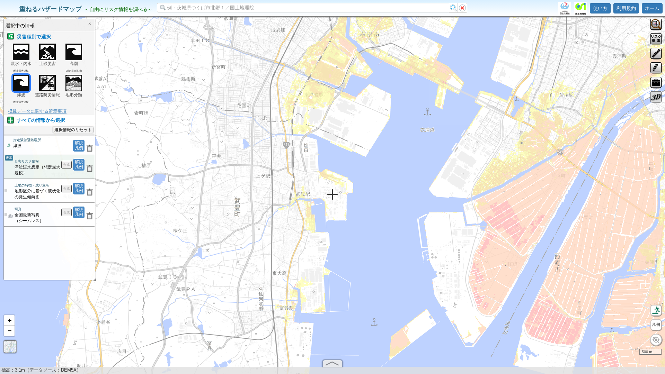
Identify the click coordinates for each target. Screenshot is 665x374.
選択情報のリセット (73, 129)
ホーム (652, 8)
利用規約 (626, 8)
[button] (9, 320)
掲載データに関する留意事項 (37, 111)
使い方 (600, 8)
